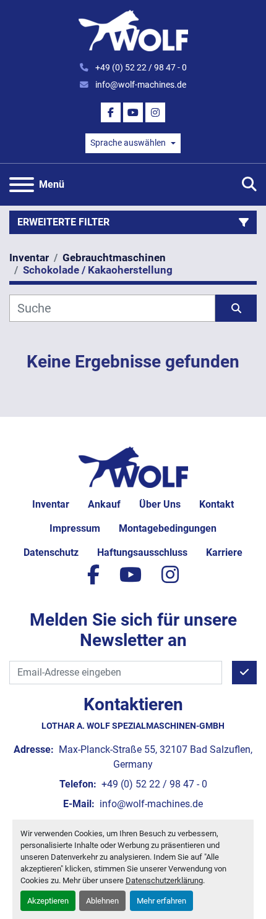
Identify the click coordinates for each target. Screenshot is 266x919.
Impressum (74, 528)
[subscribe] (244, 672)
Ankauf (104, 504)
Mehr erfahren (161, 900)
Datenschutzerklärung (164, 880)
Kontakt (216, 504)
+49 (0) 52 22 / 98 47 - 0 (140, 67)
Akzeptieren (48, 900)
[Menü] (21, 184)
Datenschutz (51, 552)
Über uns (160, 504)
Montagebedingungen (168, 528)
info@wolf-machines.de (139, 85)
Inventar (50, 504)
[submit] (236, 308)
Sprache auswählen (128, 143)
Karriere (224, 552)
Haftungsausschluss (142, 552)
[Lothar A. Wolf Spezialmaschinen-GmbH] (133, 466)
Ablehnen (102, 900)
